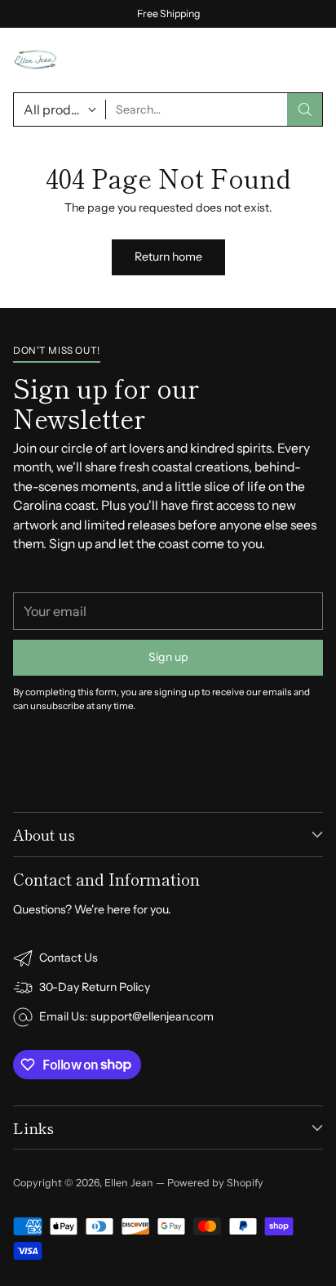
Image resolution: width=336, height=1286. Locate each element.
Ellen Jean (128, 1183)
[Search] (305, 109)
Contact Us (68, 957)
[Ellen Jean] (35, 60)
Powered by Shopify (215, 1183)
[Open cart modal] (272, 60)
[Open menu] (312, 60)
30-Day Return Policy (94, 987)
